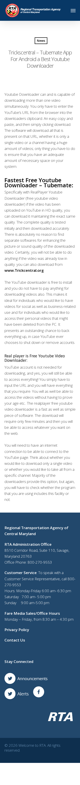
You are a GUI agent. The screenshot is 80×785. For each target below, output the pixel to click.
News (41, 40)
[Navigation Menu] (73, 10)
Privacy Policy (16, 629)
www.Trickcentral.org (24, 270)
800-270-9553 (40, 562)
